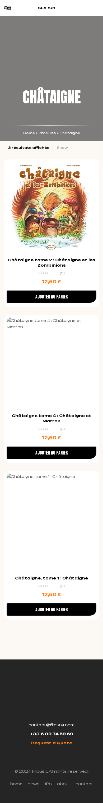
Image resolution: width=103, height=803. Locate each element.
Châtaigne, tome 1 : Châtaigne (51, 578)
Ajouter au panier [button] (51, 296)
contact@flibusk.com (51, 724)
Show (62, 148)
